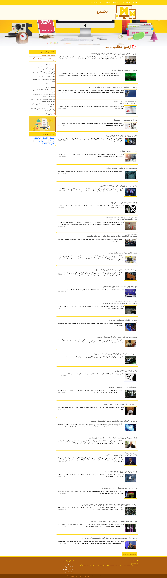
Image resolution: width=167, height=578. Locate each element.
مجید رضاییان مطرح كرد (97, 457)
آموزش (44, 138)
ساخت (44, 143)
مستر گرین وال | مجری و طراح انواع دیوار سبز (42, 59)
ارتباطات (37, 141)
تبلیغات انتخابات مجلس (48, 55)
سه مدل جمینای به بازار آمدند (47, 76)
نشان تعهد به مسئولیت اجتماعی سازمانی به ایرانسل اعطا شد (43, 73)
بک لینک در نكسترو (67, 567)
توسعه (115, 2)
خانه (134, 2)
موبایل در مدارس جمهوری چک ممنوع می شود (43, 80)
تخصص (45, 141)
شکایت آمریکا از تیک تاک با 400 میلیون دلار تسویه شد (43, 91)
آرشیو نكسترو (125, 2)
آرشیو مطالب (122, 46)
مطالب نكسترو (69, 572)
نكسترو (102, 11)
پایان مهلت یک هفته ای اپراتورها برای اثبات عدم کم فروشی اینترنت (43, 100)
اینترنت (51, 143)
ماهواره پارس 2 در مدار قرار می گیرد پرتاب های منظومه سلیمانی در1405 (43, 68)
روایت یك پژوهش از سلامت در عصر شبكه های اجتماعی (97, 222)
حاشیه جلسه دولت (97, 237)
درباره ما (70, 564)
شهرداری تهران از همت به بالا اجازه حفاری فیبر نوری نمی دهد (43, 105)
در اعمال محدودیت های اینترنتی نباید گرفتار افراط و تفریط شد (43, 110)
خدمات (106, 2)
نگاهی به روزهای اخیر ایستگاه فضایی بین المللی (97, 305)
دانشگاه (37, 138)
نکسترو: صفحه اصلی (128, 554)
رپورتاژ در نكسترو (68, 569)
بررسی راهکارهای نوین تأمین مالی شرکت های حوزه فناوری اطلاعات (43, 95)
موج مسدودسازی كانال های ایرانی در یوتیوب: (97, 105)
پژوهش (51, 138)
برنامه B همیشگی (50, 84)
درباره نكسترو (95, 2)
